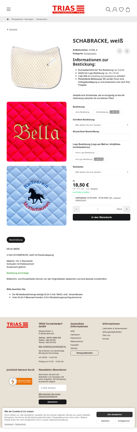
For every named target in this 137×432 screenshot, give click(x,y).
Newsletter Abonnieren (52, 369)
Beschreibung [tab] (15, 239)
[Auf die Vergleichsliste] (127, 51)
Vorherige (13, 29)
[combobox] (101, 125)
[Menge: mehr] (126, 209)
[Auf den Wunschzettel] (119, 51)
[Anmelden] (114, 9)
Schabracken (90, 53)
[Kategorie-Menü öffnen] (9, 9)
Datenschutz (20, 424)
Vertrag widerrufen (84, 353)
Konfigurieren (124, 421)
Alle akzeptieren (114, 414)
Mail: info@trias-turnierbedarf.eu (52, 346)
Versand (94, 188)
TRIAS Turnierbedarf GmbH (50, 325)
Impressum (9, 424)
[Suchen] (108, 9)
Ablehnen (105, 421)
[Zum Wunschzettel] (121, 9)
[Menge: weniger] (76, 209)
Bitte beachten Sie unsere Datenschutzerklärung (49, 395)
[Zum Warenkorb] (127, 9)
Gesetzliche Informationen (79, 325)
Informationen (111, 323)
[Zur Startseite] (68, 9)
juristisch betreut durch (21, 369)
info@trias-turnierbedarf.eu (103, 75)
